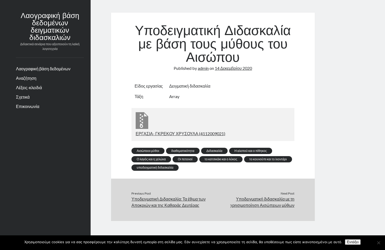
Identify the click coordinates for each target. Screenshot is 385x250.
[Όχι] (378, 242)
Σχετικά (23, 96)
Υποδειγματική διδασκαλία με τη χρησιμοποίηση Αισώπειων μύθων (262, 202)
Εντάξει (353, 242)
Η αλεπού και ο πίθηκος (250, 151)
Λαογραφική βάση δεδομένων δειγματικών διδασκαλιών (50, 27)
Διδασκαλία (214, 151)
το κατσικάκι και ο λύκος (221, 159)
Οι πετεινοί (185, 159)
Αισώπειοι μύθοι (148, 151)
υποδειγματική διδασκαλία (155, 167)
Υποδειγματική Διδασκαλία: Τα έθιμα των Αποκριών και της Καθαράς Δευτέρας (168, 202)
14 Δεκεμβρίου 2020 (233, 68)
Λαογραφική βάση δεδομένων (43, 68)
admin (203, 68)
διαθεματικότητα (182, 151)
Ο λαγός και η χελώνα (151, 159)
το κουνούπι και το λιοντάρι (268, 159)
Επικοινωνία (27, 106)
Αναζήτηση (26, 78)
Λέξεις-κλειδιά (29, 87)
